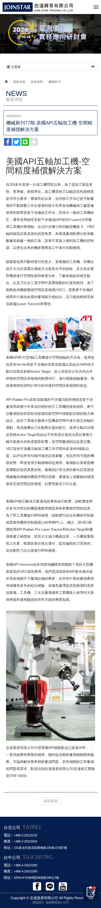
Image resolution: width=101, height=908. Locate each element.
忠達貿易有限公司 (46, 7)
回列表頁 (50, 801)
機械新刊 (54, 82)
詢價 (92, 892)
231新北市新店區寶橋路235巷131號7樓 (40, 848)
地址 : (8, 848)
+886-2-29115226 (25, 835)
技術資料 (37, 82)
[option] (50, 33)
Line (50, 886)
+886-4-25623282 (25, 865)
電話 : (8, 835)
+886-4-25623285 (25, 871)
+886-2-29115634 (25, 841)
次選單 (15, 67)
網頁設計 (38, 902)
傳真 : (8, 841)
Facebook (37, 886)
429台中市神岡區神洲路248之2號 (36, 877)
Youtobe (63, 886)
